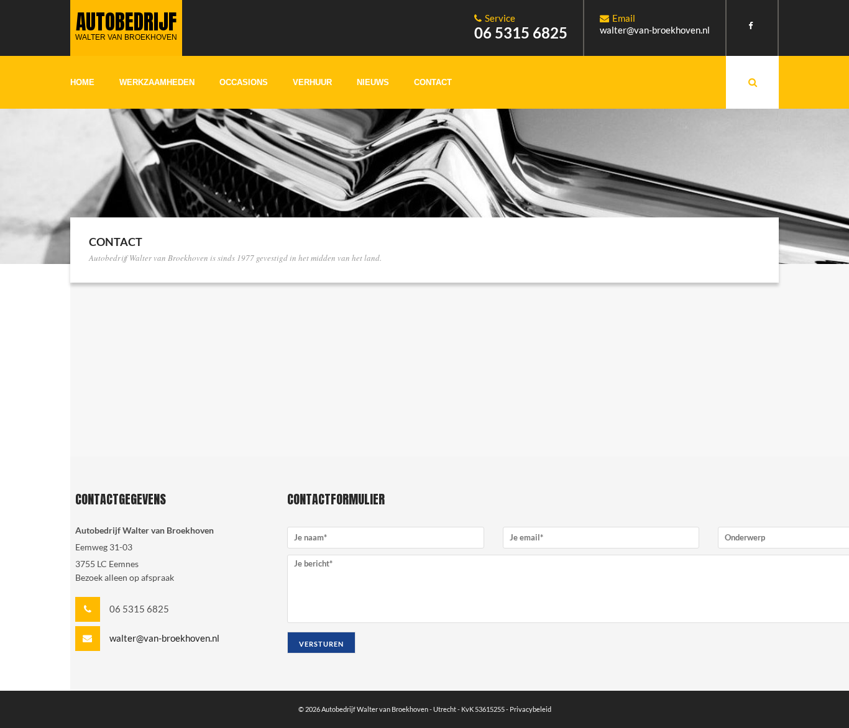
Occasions (243, 82)
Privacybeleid (530, 709)
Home (82, 82)
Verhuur (312, 82)
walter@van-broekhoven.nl (655, 29)
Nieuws (373, 82)
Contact (433, 82)
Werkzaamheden (157, 82)
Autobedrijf (126, 23)
